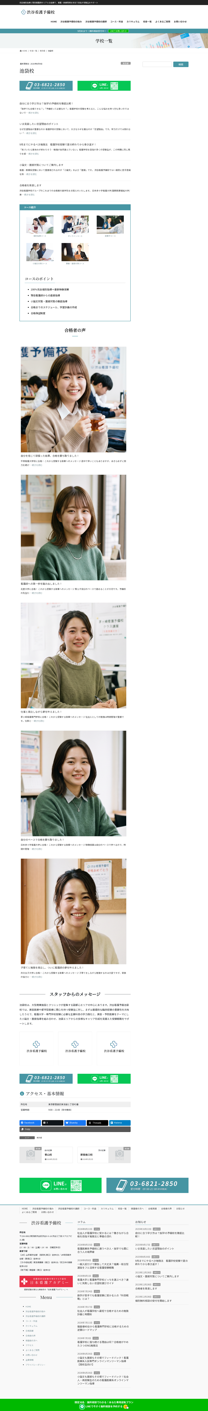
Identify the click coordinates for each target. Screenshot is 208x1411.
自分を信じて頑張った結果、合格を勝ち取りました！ (50, 456)
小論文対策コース (40, 263)
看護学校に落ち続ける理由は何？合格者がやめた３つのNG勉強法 (103, 1343)
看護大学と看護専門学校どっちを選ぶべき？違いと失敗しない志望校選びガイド (103, 1281)
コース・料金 (90, 1208)
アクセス (29, 1345)
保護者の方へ (137, 1208)
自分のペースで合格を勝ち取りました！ (42, 839)
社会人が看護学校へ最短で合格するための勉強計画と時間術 (103, 1312)
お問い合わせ (47, 1212)
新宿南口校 (86, 1154)
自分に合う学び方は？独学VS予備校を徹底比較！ (46, 103)
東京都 (126, 63)
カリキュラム (107, 1208)
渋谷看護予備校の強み (43, 1208)
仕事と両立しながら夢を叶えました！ (41, 712)
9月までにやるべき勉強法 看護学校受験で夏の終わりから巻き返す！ (57, 144)
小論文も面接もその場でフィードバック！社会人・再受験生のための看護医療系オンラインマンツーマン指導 (103, 1380)
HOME (25, 1208)
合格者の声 (166, 1208)
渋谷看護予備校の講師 (68, 1208)
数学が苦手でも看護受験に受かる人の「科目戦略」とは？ (103, 1296)
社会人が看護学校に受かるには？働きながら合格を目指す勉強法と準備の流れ (103, 1234)
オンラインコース (75, 236)
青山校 (48, 1154)
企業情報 (29, 1359)
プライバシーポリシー (35, 1364)
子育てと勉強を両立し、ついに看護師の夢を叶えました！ (52, 967)
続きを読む (33, 112)
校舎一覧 (122, 1208)
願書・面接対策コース (75, 263)
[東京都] (31, 1153)
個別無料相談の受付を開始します (153, 1300)
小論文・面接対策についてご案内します (41, 165)
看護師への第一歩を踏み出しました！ (41, 583)
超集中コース (110, 235)
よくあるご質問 (29, 1212)
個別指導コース (39, 235)
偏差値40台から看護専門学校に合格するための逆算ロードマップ (103, 1328)
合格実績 (152, 1208)
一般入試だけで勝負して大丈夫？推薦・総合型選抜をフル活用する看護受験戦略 (103, 1265)
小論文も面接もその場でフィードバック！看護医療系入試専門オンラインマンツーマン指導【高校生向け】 (103, 1361)
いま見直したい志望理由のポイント (38, 124)
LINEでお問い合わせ (118, 31)
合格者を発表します (30, 185)
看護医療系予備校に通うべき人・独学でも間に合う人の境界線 (103, 1250)
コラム (97, 1229)
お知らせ (180, 1208)
